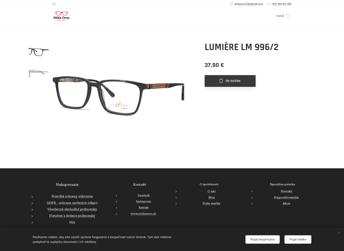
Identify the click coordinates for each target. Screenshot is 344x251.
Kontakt (144, 207)
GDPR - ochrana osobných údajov (72, 203)
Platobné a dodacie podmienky (72, 216)
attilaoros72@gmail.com (249, 4)
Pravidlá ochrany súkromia (72, 196)
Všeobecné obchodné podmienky (72, 209)
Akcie (286, 203)
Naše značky (211, 203)
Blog (211, 197)
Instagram (143, 201)
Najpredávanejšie (286, 197)
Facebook (144, 195)
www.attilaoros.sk (144, 213)
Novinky (286, 191)
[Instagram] (54, 4)
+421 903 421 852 (281, 4)
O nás (211, 191)
